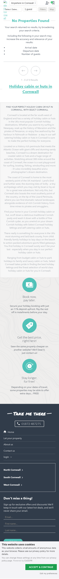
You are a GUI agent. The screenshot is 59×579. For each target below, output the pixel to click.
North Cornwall (12, 470)
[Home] (30, 432)
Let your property (13, 438)
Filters (43, 9)
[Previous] (23, 70)
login (6, 457)
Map (52, 9)
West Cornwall (12, 484)
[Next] (35, 70)
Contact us (9, 450)
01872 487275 (31, 423)
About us (8, 444)
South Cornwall (12, 477)
